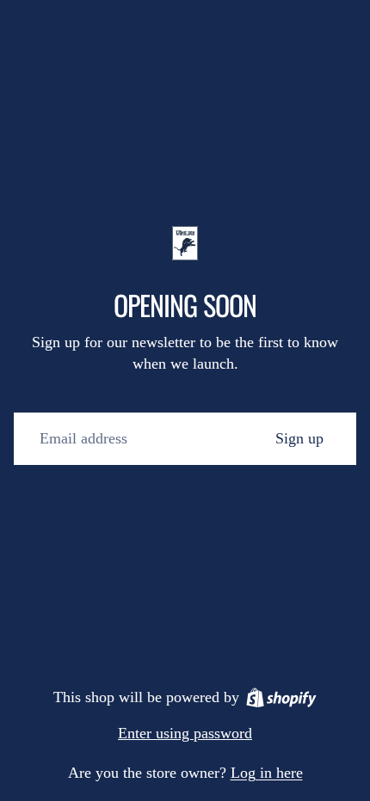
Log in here (267, 772)
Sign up (299, 438)
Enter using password (185, 733)
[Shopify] (281, 697)
